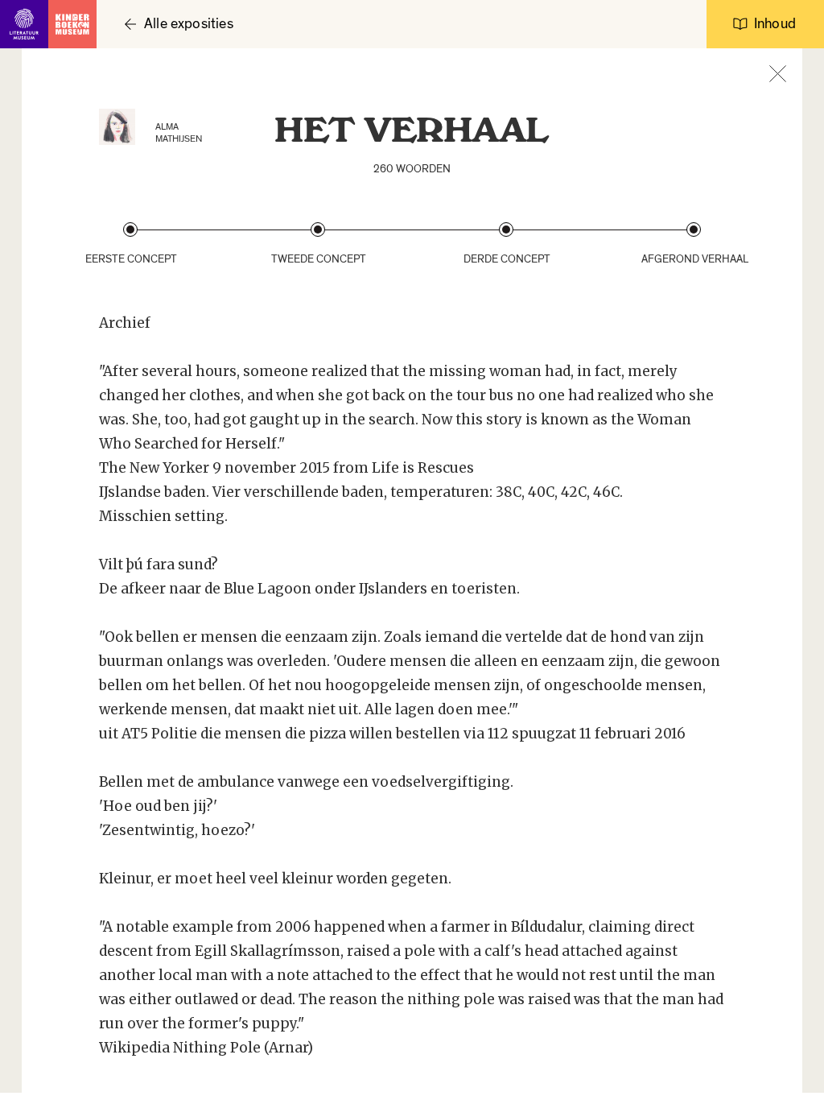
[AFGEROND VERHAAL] (693, 229)
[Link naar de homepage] (48, 24)
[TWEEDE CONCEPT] (318, 229)
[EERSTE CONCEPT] (130, 229)
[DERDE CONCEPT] (506, 229)
